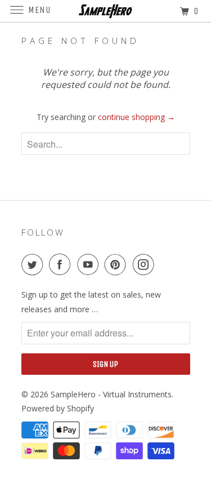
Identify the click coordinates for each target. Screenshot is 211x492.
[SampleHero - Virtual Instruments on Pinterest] (118, 264)
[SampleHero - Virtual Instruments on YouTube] (90, 264)
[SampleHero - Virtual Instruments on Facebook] (62, 264)
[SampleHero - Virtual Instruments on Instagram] (146, 264)
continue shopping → (136, 117)
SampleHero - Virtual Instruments (111, 394)
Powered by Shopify (57, 408)
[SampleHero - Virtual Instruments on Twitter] (34, 264)
